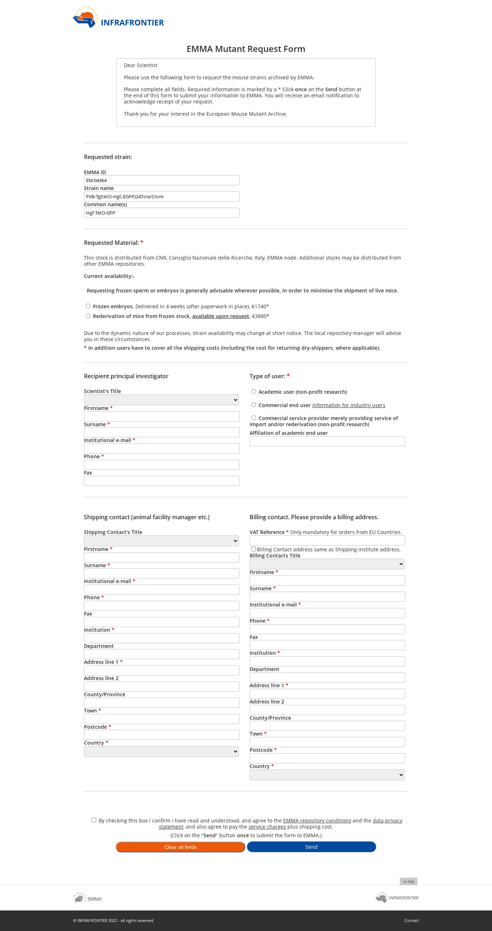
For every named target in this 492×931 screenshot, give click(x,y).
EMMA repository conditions (317, 820)
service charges (267, 826)
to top (408, 881)
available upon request (220, 316)
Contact (411, 920)
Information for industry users (348, 405)
